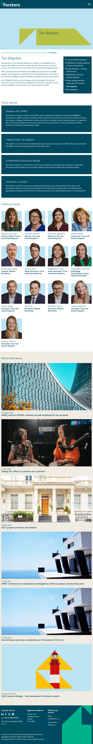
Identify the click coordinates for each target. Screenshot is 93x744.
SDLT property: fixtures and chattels (19, 527)
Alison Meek (77, 233)
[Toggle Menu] (89, 4)
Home (3, 53)
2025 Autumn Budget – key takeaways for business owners (30, 696)
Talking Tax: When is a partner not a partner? (23, 471)
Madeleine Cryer (56, 269)
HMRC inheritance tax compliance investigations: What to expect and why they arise (42, 583)
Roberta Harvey (9, 233)
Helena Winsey (8, 341)
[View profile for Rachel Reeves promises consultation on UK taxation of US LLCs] (46, 611)
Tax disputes (71, 86)
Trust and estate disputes (38, 53)
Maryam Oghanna (56, 233)
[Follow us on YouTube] (13, 714)
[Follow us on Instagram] (9, 714)
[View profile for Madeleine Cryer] (58, 254)
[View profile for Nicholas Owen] (58, 292)
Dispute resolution (23, 53)
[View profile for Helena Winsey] (11, 327)
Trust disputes (72, 89)
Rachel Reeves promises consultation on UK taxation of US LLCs (32, 640)
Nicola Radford (78, 306)
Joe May (29, 306)
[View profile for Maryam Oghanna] (58, 219)
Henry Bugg (7, 306)
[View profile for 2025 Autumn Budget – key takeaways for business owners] (46, 667)
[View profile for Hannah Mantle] (35, 219)
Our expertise (11, 53)
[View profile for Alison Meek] (81, 219)
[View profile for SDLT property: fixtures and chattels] (46, 499)
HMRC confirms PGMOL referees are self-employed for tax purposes (34, 415)
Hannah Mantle (32, 233)
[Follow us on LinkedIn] (2, 714)
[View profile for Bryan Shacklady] (11, 254)
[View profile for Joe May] (35, 292)
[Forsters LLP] (10, 4)
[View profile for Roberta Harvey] (11, 219)
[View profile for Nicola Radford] (81, 292)
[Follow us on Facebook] (5, 714)
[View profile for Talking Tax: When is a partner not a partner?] (46, 442)
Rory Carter (30, 269)
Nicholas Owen (55, 306)
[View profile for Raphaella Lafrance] (81, 254)
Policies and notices (53, 711)
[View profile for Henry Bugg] (11, 292)
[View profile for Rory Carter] (35, 254)
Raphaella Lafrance (80, 269)
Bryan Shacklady (9, 269)
